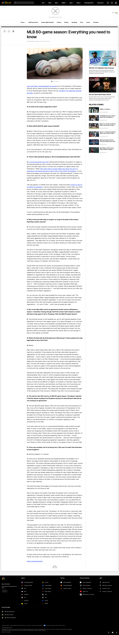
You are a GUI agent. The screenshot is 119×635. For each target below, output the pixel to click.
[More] (108, 2)
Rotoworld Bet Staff (104, 112)
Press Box (29, 625)
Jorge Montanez (103, 144)
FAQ (18, 625)
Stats (81, 22)
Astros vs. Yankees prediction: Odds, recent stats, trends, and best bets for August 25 (108, 132)
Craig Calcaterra (31, 41)
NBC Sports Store (23, 625)
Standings (74, 22)
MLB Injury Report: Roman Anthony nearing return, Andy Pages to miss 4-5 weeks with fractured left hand (108, 140)
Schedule (95, 22)
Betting (66, 22)
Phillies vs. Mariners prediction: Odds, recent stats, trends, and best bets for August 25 (108, 109)
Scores (88, 22)
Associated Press (103, 120)
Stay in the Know (6, 584)
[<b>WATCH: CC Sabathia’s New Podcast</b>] (102, 58)
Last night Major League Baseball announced (42, 86)
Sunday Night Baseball (47, 22)
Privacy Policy (40, 625)
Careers (7, 625)
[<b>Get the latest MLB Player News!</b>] (102, 84)
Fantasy (59, 22)
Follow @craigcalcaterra (35, 561)
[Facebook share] (4, 31)
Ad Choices (34, 625)
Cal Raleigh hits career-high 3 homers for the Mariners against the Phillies (107, 116)
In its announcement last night (39, 162)
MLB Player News (33, 22)
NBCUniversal (9, 627)
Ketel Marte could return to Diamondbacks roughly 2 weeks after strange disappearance (107, 148)
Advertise (3, 625)
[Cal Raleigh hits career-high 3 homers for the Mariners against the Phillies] (94, 118)
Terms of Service (62, 625)
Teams (22, 22)
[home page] (6, 2)
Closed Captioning (13, 625)
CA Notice (56, 625)
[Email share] (13, 31)
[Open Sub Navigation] (45, 2)
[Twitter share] (9, 31)
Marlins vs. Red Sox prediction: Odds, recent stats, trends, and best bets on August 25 (108, 124)
